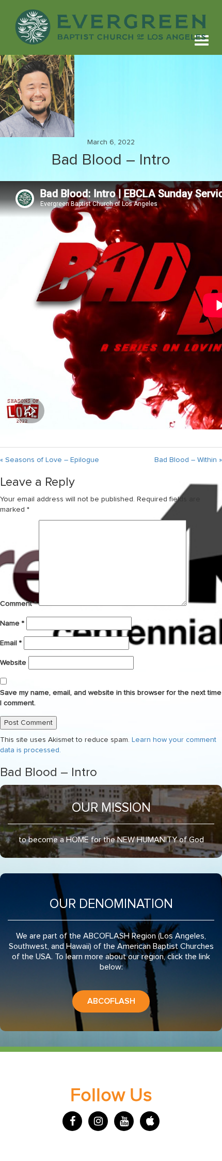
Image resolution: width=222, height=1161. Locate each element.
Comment (18, 603)
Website (13, 662)
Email (11, 643)
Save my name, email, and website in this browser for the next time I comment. (110, 698)
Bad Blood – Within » (188, 460)
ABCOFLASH (111, 1001)
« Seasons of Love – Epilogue (49, 460)
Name (12, 623)
